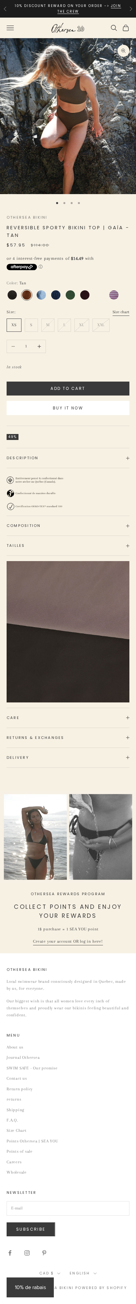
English (80, 1273)
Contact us (17, 1078)
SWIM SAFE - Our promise (32, 1068)
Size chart (121, 312)
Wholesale (17, 1172)
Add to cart (68, 388)
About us (15, 1047)
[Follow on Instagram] (27, 1253)
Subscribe (31, 1229)
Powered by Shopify (101, 1287)
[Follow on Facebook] (10, 1253)
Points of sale (20, 1151)
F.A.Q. (12, 1120)
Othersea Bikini (27, 217)
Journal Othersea (23, 1057)
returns (14, 1099)
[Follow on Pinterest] (44, 1253)
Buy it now (68, 408)
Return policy (20, 1089)
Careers (14, 1162)
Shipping (15, 1110)
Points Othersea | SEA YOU (32, 1141)
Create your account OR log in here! (68, 941)
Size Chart (17, 1130)
